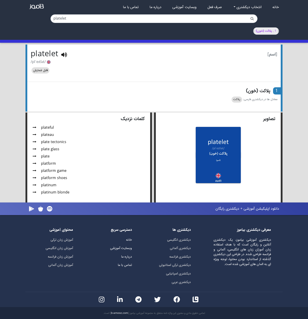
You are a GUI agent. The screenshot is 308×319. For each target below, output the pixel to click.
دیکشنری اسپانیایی (178, 273)
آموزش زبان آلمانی (60, 265)
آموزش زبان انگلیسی (59, 248)
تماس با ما (131, 7)
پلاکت (236, 99)
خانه (275, 7)
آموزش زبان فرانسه (60, 256)
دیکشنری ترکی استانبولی (175, 265)
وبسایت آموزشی (184, 7)
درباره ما (155, 7)
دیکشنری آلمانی (180, 248)
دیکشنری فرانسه (180, 256)
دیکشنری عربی (181, 282)
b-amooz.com (119, 313)
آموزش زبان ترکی (62, 240)
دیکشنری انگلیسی (179, 240)
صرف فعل (214, 7)
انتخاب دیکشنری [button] (248, 7)
